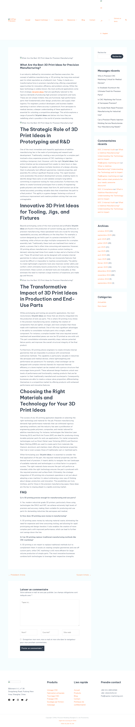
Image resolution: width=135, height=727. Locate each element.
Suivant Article (84, 575)
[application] (49, 20)
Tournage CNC (53, 696)
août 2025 (102, 239)
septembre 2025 (105, 235)
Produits (77, 693)
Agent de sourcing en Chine (67, 721)
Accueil (77, 690)
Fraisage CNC (52, 699)
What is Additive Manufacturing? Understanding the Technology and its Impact (110, 169)
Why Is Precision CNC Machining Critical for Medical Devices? (110, 79)
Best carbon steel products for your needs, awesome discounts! (110, 182)
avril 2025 (102, 255)
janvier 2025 (103, 267)
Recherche (102, 52)
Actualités (102, 302)
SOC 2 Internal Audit (106, 149)
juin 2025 (101, 247)
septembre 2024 (105, 283)
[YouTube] (22, 700)
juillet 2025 (102, 243)
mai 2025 (101, 251)
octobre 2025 (103, 231)
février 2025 (103, 263)
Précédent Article (16, 575)
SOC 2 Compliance (105, 189)
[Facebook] (9, 700)
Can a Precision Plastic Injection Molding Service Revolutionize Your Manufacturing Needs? (110, 123)
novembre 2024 (104, 275)
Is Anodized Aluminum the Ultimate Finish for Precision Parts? (109, 91)
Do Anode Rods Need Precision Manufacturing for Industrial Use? (110, 111)
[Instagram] (18, 700)
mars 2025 (102, 259)
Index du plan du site (67, 724)
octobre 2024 (103, 279)
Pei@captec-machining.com (109, 163)
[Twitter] (14, 700)
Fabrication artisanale (55, 693)
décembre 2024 (104, 271)
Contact (77, 699)
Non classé (102, 306)
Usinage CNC (52, 690)
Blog (76, 696)
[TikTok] (27, 700)
